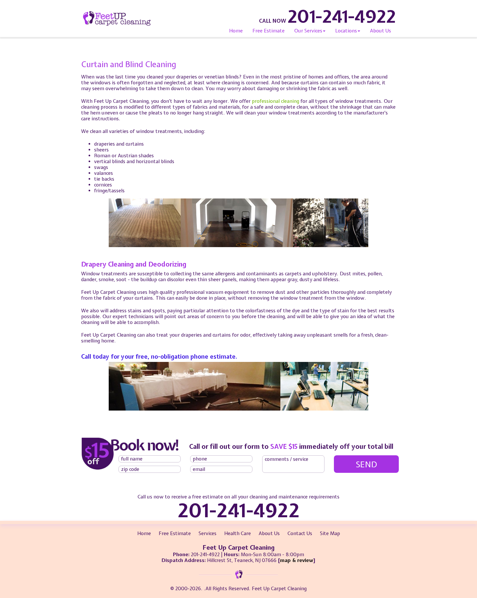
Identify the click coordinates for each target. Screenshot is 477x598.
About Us (380, 31)
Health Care (237, 533)
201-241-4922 (341, 16)
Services (207, 533)
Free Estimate (268, 31)
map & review (296, 560)
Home (236, 31)
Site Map (330, 533)
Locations (346, 31)
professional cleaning (275, 101)
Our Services (308, 31)
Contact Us (299, 533)
